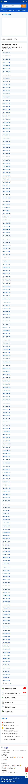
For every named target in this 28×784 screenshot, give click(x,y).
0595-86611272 (6, 418)
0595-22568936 (6, 172)
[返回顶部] (26, 776)
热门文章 (4, 718)
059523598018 (6, 595)
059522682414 (6, 523)
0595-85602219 (6, 295)
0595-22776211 (6, 204)
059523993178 (6, 649)
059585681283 (6, 677)
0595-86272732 (6, 359)
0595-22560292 (6, 166)
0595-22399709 (6, 131)
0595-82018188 (6, 264)
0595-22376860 (6, 97)
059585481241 (6, 665)
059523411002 (6, 573)
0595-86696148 (6, 425)
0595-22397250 (6, 119)
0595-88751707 (6, 494)
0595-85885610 (6, 330)
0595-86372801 (6, 390)
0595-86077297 (6, 340)
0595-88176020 (6, 463)
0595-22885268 (6, 223)
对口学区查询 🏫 (11, 768)
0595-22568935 (6, 169)
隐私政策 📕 (20, 757)
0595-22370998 (6, 81)
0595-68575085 (6, 258)
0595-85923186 (6, 333)
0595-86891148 (6, 428)
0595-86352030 (6, 377)
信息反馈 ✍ (13, 757)
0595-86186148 (6, 349)
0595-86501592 (6, 412)
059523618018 (6, 601)
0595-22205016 (6, 71)
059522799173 (6, 529)
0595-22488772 (6, 154)
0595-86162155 (6, 346)
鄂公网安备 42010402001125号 (8, 781)
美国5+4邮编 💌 (5, 765)
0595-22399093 (6, 122)
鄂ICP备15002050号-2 (6, 779)
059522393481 (6, 510)
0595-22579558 (6, 179)
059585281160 (6, 658)
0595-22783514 (6, 207)
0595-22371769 (6, 94)
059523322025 (6, 557)
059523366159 (6, 564)
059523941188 (6, 639)
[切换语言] (24, 1)
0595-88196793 (6, 478)
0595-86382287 (6, 393)
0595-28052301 (6, 232)
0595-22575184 (6, 176)
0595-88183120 (6, 469)
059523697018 (6, 614)
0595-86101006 (6, 343)
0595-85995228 (6, 336)
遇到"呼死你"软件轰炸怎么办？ (11, 734)
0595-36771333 (6, 254)
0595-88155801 (6, 460)
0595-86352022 (6, 374)
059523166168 (6, 542)
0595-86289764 (6, 368)
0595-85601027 (6, 286)
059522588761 (6, 513)
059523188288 (6, 545)
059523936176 (6, 636)
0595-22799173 (6, 217)
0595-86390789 (6, 403)
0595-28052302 (6, 236)
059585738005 (6, 680)
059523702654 (6, 617)
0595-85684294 (6, 318)
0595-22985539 (6, 229)
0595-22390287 (6, 106)
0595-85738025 (6, 321)
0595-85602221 (6, 299)
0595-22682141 (6, 191)
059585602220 (6, 674)
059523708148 (6, 620)
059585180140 (6, 655)
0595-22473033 (6, 144)
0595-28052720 (6, 245)
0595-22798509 (6, 213)
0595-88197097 (6, 482)
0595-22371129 (6, 84)
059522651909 (6, 519)
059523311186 (6, 554)
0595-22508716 (6, 157)
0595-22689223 (6, 201)
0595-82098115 (6, 267)
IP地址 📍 (3, 768)
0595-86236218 (6, 355)
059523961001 (6, 646)
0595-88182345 (6, 466)
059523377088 (6, 567)
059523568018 (6, 589)
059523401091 (6, 570)
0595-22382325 (6, 100)
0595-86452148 (6, 406)
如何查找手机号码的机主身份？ (11, 725)
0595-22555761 (6, 163)
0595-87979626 (6, 434)
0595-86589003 (6, 415)
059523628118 (6, 605)
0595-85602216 (6, 292)
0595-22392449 (6, 109)
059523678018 (6, 611)
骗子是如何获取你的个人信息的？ (12, 731)
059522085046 (6, 507)
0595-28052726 (6, 248)
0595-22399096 (6, 128)
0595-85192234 (6, 273)
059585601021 (6, 671)
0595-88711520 (6, 488)
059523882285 (6, 630)
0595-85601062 (6, 289)
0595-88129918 (6, 456)
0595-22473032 (6, 141)
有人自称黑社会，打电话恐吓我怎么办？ (13, 736)
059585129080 (6, 652)
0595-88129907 (6, 453)
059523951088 (6, 642)
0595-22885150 (6, 220)
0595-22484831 (6, 147)
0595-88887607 (6, 497)
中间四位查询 (9, 10)
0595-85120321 (6, 270)
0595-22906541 (6, 226)
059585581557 (6, 668)
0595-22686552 (6, 195)
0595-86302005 (6, 371)
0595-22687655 (6, 198)
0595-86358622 (6, 381)
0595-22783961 (6, 210)
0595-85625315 (6, 305)
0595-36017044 (6, 251)
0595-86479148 (6, 409)
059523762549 (6, 624)
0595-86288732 (6, 365)
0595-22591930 (6, 188)
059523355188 (6, 560)
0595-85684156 (6, 314)
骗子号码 (15, 10)
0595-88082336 (6, 447)
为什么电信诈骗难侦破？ (9, 728)
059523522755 (6, 586)
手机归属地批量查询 (21, 10)
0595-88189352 (6, 472)
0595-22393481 (6, 116)
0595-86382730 (6, 396)
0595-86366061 (6, 384)
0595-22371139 (6, 87)
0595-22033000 (6, 53)
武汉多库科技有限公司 (16, 778)
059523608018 (6, 598)
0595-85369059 (6, 277)
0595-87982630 (6, 444)
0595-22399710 (6, 135)
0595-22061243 (6, 65)
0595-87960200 (6, 431)
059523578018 (6, 592)
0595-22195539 (6, 68)
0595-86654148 (6, 422)
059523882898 (6, 633)
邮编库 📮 (13, 765)
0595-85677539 (6, 308)
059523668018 (6, 608)
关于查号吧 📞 (4, 757)
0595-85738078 (6, 324)
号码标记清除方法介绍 (9, 722)
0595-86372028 (6, 387)
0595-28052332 (6, 242)
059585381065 (6, 661)
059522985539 (6, 538)
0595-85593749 (6, 283)
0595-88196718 (6, 475)
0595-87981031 (6, 437)
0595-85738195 (6, 327)
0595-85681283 (6, 311)
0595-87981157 (6, 441)
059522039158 (6, 501)
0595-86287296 (6, 362)
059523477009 (6, 579)
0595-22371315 (6, 90)
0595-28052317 (6, 239)
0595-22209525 (6, 75)
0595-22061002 (6, 56)
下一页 (9, 48)
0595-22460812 (6, 138)
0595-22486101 (6, 150)
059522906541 (6, 535)
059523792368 (6, 627)
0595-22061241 (6, 62)
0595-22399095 (6, 125)
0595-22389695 (6, 103)
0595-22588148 (6, 182)
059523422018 (6, 576)
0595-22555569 (6, 160)
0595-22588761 (6, 185)
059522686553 (6, 526)
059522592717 (6, 516)
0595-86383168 (6, 400)
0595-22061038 (6, 59)
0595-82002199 (6, 261)
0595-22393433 (6, 112)
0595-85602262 (6, 302)
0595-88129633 (6, 450)
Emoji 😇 (19, 765)
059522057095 (6, 504)
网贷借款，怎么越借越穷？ (10, 739)
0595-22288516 (6, 78)
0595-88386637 (6, 485)
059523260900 (6, 551)
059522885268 (6, 532)
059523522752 (6, 583)
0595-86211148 (6, 352)
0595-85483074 (6, 280)
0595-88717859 (6, 491)
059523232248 (6, 548)
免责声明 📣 (4, 759)
